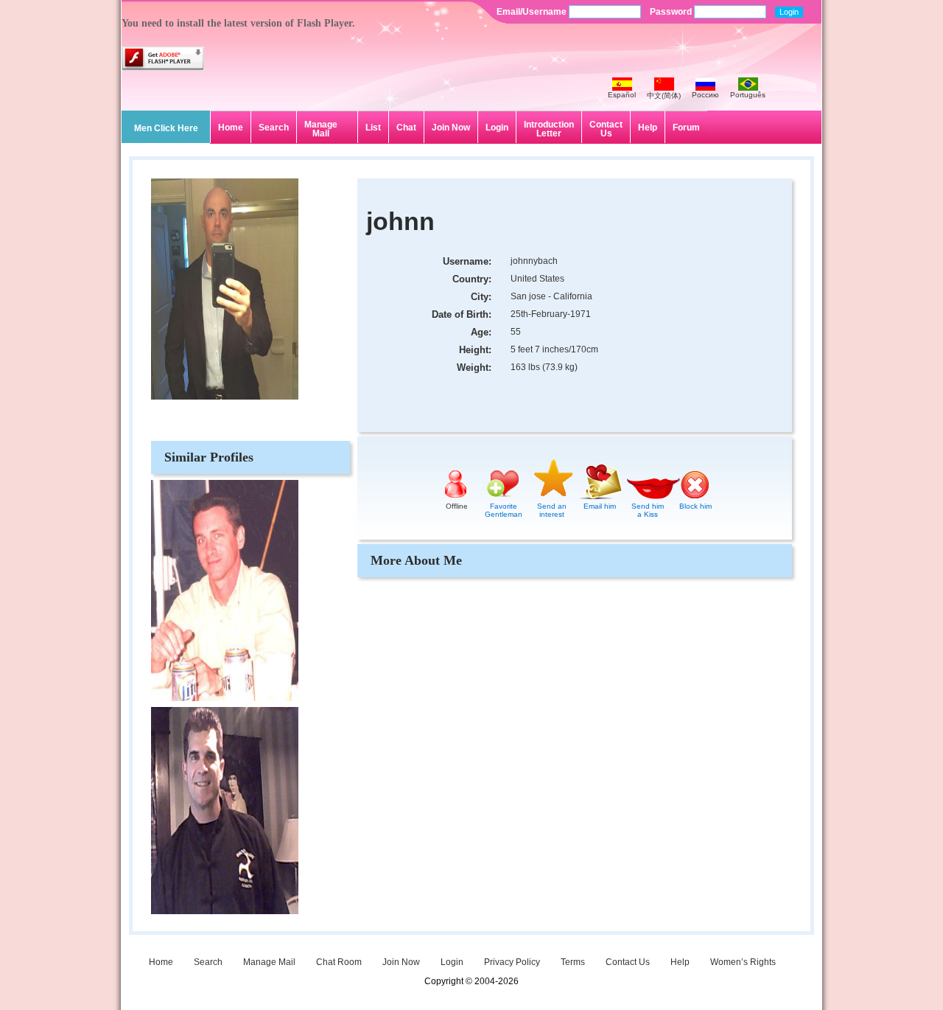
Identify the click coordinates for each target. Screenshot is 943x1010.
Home (230, 127)
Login (496, 127)
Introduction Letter (549, 129)
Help (647, 127)
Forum (686, 127)
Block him (695, 506)
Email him (599, 506)
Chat (406, 127)
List (373, 127)
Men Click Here (166, 128)
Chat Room (339, 962)
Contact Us (606, 129)
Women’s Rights (743, 962)
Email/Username (533, 12)
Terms (573, 962)
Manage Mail (320, 129)
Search (274, 127)
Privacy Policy (512, 962)
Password (672, 12)
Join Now (451, 127)
